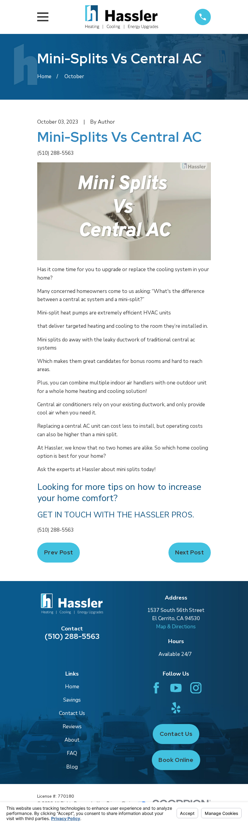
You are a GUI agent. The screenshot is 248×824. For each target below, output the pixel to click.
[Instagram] (195, 687)
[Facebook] (156, 687)
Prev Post (58, 552)
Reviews (72, 726)
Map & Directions (176, 626)
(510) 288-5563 (55, 153)
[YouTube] (175, 687)
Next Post (189, 552)
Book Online (175, 760)
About (72, 739)
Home (72, 686)
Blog (72, 766)
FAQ (72, 753)
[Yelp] (175, 707)
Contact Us (72, 713)
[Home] (121, 17)
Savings (72, 699)
